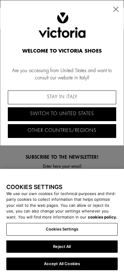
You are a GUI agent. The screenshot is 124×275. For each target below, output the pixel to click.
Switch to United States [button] (62, 114)
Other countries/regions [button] (62, 130)
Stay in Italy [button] (62, 97)
